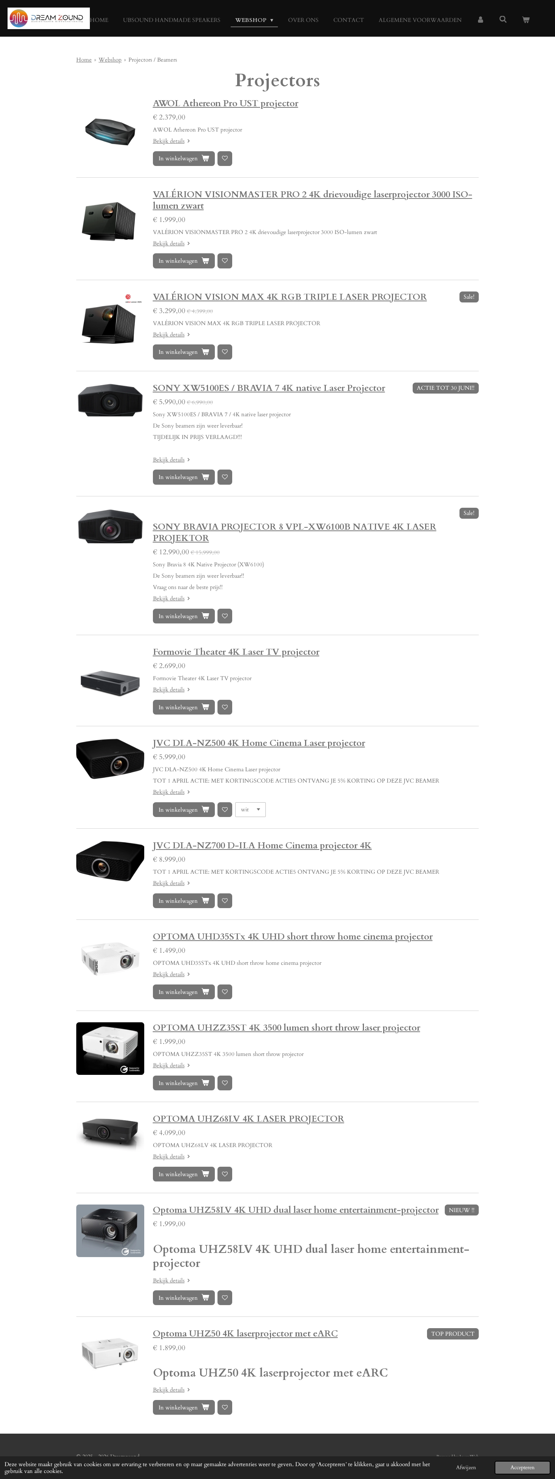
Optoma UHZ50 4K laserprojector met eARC (245, 1333)
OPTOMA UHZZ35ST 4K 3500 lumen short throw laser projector (286, 1028)
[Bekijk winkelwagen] (525, 20)
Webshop (110, 60)
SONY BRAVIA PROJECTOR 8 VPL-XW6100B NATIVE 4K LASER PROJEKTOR (294, 532)
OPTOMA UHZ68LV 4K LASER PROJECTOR (248, 1119)
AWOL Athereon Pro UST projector (225, 103)
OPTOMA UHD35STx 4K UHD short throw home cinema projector (293, 936)
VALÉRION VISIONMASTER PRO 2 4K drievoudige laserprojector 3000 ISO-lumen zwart (312, 200)
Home (84, 60)
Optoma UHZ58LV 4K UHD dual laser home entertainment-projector (296, 1210)
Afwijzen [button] (466, 1467)
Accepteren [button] (522, 1467)
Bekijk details (169, 141)
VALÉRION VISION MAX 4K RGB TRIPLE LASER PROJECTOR (290, 297)
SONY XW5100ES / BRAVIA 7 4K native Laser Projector (269, 388)
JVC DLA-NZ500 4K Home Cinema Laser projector (259, 743)
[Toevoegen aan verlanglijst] (224, 158)
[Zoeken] (503, 19)
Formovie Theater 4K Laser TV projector (236, 652)
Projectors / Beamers (152, 60)
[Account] (480, 20)
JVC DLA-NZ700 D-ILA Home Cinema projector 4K (262, 845)
